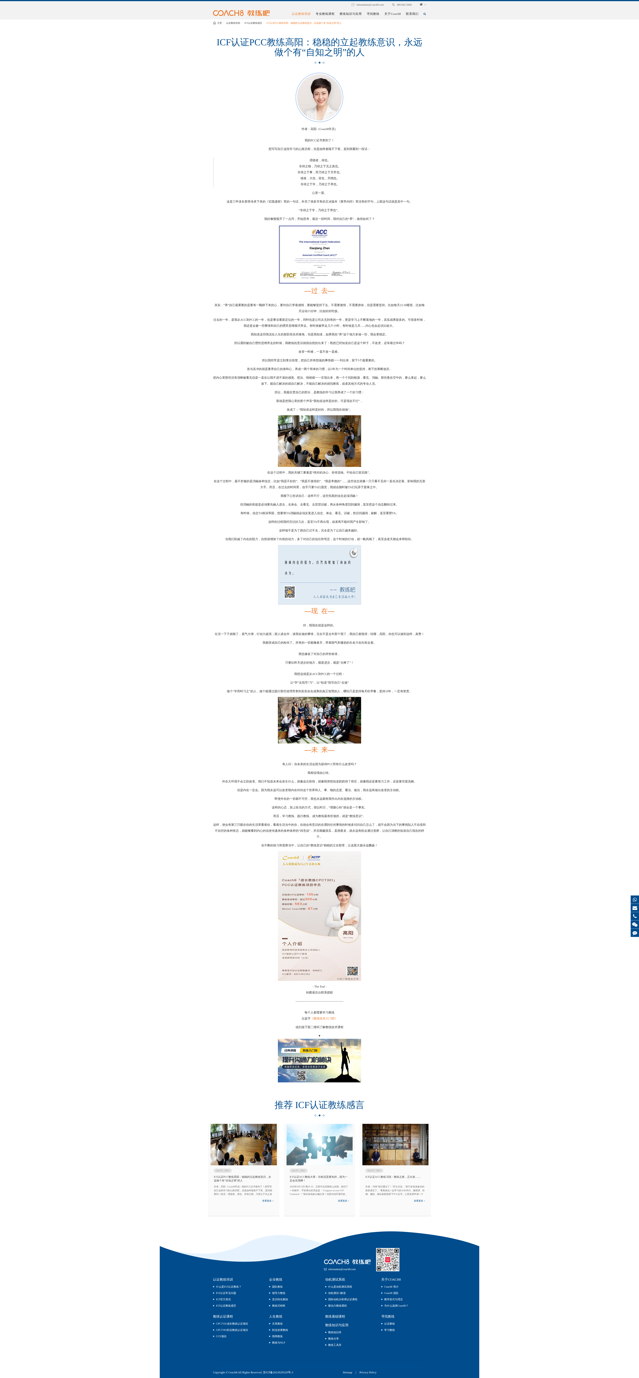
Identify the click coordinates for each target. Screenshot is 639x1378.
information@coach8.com (370, 4)
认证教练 (389, 1323)
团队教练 (277, 1286)
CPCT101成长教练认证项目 (232, 1323)
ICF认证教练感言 (253, 23)
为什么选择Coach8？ (396, 1305)
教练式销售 (278, 1305)
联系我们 (412, 13)
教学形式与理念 (393, 1299)
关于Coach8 (392, 13)
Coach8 (233, 1372)
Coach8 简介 (391, 1286)
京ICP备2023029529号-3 (278, 1372)
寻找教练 (373, 13)
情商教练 (277, 1336)
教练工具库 (334, 1345)
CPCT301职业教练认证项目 (232, 1330)
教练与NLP (278, 1342)
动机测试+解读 (337, 1293)
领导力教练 (278, 1293)
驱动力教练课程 (337, 1305)
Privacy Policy (368, 1372)
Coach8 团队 (391, 1293)
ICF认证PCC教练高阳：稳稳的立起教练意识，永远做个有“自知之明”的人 (304, 23)
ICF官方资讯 (223, 1299)
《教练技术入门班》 (324, 1018)
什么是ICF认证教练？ (228, 1286)
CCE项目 (221, 1336)
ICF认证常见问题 (226, 1293)
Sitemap (347, 1372)
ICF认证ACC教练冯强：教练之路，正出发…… (393, 1176)
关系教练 (277, 1323)
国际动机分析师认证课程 (342, 1299)
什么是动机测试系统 (340, 1286)
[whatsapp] (635, 899)
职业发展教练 (280, 1330)
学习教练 (389, 1330)
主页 (219, 23)
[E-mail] (635, 908)
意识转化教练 (280, 1299)
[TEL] (635, 916)
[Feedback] (635, 933)
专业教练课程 (325, 13)
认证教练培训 (301, 13)
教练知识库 (334, 1332)
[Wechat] (635, 924)
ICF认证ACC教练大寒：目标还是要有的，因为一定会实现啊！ (318, 1178)
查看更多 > (268, 1201)
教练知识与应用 (351, 13)
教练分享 (333, 1338)
